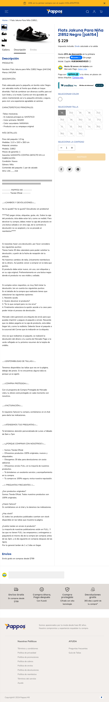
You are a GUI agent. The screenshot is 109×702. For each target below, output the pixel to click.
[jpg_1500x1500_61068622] (31, 35)
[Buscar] (87, 12)
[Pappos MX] (54, 11)
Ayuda (20, 683)
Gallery (6, 49)
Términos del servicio (27, 678)
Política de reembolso (27, 674)
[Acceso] (94, 12)
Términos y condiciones (28, 648)
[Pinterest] (78, 169)
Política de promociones (28, 657)
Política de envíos (25, 665)
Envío (77, 46)
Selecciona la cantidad (71, 142)
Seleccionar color (68, 94)
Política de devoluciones (28, 670)
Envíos (33, 49)
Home (5, 20)
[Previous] (14, 35)
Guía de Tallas (75, 652)
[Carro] (101, 12)
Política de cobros (25, 661)
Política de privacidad (27, 652)
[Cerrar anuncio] (104, 3)
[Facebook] (61, 169)
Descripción (20, 49)
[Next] (49, 35)
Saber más (82, 69)
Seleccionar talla (68, 107)
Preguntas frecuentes (78, 648)
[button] (6, 11)
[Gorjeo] (69, 169)
